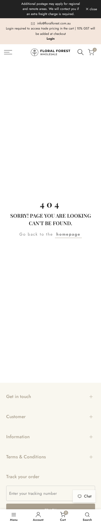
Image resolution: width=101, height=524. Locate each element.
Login (51, 38)
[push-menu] (8, 52)
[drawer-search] (80, 52)
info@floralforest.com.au (54, 23)
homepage (68, 234)
